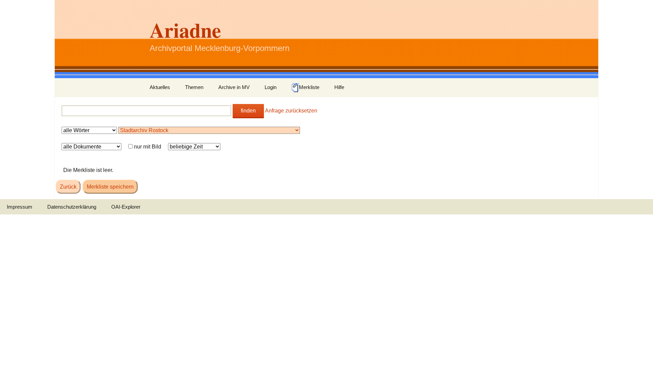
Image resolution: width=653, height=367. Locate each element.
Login (271, 87)
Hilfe (339, 87)
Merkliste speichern (110, 187)
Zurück (68, 187)
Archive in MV (234, 87)
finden (248, 110)
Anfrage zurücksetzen (291, 110)
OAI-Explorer (125, 207)
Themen (194, 87)
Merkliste (309, 87)
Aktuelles (160, 87)
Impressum (19, 207)
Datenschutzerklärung (71, 207)
